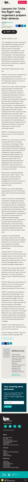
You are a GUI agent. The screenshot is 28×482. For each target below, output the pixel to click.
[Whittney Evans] (6, 353)
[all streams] (26, 480)
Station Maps (6, 462)
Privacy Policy (6, 465)
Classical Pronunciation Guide (11, 467)
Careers (5, 453)
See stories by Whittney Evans (16, 374)
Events (5, 450)
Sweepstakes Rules (8, 463)
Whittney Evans (7, 23)
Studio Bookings (7, 455)
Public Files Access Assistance (11, 445)
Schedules (5, 461)
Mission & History (7, 437)
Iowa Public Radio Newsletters (11, 452)
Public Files (6, 443)
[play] (2, 480)
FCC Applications (7, 442)
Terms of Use (6, 466)
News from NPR (7, 338)
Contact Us (6, 454)
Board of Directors (8, 440)
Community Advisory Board (10, 441)
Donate (23, 2)
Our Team (5, 438)
